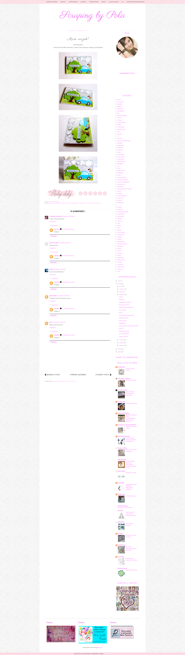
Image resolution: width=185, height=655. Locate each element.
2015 (119, 349)
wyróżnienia (120, 258)
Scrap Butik (121, 557)
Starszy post (102, 374)
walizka (119, 239)
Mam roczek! (122, 310)
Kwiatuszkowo (121, 161)
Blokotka (107, 653)
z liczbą (119, 262)
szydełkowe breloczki (131, 403)
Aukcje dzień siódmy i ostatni (131, 427)
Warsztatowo (120, 242)
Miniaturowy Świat (123, 506)
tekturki (119, 230)
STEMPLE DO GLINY (131, 473)
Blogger (100, 647)
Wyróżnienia (94, 2)
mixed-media (121, 170)
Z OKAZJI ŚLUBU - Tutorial (130, 369)
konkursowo (120, 155)
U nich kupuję (114, 2)
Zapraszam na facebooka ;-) (125, 508)
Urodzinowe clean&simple (126, 315)
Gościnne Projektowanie (136, 2)
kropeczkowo (120, 157)
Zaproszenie (120, 267)
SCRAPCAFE (121, 522)
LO (118, 166)
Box (118, 113)
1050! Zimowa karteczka (129, 524)
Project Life (120, 198)
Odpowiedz (52, 222)
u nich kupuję (121, 232)
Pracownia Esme (122, 390)
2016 (119, 284)
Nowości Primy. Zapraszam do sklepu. (131, 559)
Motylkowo (120, 173)
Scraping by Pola (92, 15)
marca (121, 340)
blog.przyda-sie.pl (122, 568)
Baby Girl (119, 106)
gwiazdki (119, 143)
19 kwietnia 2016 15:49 (68, 229)
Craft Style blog (122, 460)
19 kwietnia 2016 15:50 (68, 256)
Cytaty (119, 125)
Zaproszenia (73, 2)
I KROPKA (120, 510)
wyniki (119, 255)
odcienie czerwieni (122, 180)
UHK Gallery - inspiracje (124, 379)
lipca (120, 286)
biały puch (120, 109)
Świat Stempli (121, 471)
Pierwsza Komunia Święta (124, 189)
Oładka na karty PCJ (131, 380)
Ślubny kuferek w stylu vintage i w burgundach (130, 393)
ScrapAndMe (121, 367)
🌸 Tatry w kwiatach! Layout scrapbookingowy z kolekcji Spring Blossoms (131, 418)
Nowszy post (53, 374)
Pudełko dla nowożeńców (126, 307)
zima (118, 271)
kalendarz (120, 150)
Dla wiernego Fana (124, 305)
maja (120, 292)
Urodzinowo (83, 203)
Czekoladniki (120, 127)
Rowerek (121, 300)
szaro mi (119, 221)
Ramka (119, 207)
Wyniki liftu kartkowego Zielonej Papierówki (131, 548)
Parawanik (120, 187)
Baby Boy (52, 203)
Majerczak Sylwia (54, 243)
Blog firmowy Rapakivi (124, 436)
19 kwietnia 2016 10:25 (65, 243)
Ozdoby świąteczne (131, 496)
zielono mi (97, 203)
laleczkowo (120, 164)
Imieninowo (120, 145)
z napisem (91, 203)
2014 (119, 352)
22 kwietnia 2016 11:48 (59, 322)
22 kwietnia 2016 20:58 (68, 282)
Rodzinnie (120, 209)
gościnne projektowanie (124, 141)
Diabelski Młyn (122, 545)
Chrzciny (119, 120)
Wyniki (121, 313)
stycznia (121, 345)
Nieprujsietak (53, 296)
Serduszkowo (121, 214)
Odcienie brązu (121, 177)
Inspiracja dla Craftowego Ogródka (128, 326)
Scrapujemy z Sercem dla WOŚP (127, 425)
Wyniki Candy (123, 321)
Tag (118, 228)
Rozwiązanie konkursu (125, 302)
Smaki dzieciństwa (124, 334)
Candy (119, 118)
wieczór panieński (122, 244)
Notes (119, 175)
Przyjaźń (119, 200)
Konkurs (121, 328)
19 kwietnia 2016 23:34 (60, 269)
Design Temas (121, 129)
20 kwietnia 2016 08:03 (63, 296)
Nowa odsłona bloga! (131, 570)
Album (121, 297)
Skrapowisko (120, 216)
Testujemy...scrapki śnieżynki (131, 536)
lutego (121, 343)
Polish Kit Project (122, 196)
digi (118, 132)
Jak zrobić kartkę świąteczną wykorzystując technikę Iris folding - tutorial (131, 464)
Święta (119, 225)
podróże (119, 193)
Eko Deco (119, 138)
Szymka (51, 269)
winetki (119, 248)
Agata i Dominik (123, 336)
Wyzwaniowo (120, 260)
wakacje (119, 237)
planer (119, 191)
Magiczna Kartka (122, 448)
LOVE (119, 168)
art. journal (120, 102)
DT (123, 2)
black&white (120, 111)
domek (119, 134)
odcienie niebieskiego (73, 203)
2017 (119, 281)
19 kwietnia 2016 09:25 (69, 216)
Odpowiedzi (54, 226)
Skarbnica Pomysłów (123, 413)
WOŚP (104, 2)
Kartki (63, 2)
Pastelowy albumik (124, 331)
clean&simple (121, 122)
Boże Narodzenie (122, 116)
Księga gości (120, 159)
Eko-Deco (120, 534)
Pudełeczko (120, 203)
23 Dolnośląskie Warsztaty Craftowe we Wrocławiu (131, 440)
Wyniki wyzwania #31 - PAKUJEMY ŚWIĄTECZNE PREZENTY (131, 487)
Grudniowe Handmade (55, 216)
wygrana (119, 253)
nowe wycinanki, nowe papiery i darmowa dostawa (131, 514)
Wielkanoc (120, 246)
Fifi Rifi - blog (121, 494)
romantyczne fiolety (122, 212)
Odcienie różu (121, 184)
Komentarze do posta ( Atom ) (65, 381)
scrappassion (121, 402)
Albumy (83, 2)
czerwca (121, 289)
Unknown (56, 229)
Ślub (118, 223)
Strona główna (52, 2)
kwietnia (121, 295)
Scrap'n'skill (121, 483)
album (119, 100)
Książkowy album (123, 318)
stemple (119, 219)
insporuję (58, 203)
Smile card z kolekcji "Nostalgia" (131, 450)
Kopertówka (122, 323)
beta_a (51, 322)
